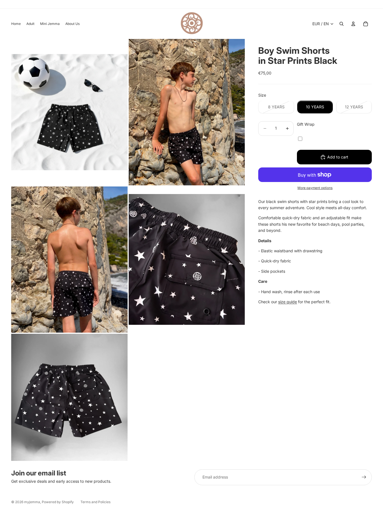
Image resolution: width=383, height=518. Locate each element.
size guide (287, 301)
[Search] (341, 24)
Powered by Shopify (58, 502)
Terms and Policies (95, 502)
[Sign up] (364, 477)
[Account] (353, 24)
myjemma (32, 502)
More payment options (315, 188)
